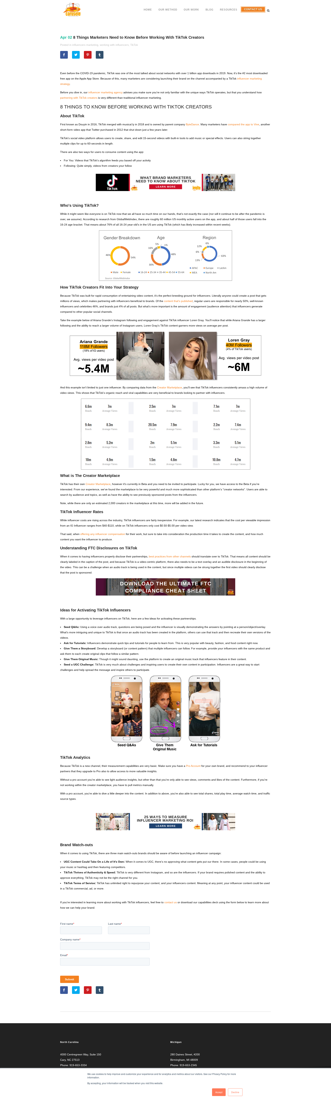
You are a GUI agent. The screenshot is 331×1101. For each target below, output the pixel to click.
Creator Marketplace (169, 387)
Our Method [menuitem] (167, 9)
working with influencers (114, 44)
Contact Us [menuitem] (253, 12)
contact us (170, 902)
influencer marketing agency (105, 92)
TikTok (134, 44)
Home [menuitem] (148, 9)
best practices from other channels (170, 556)
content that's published (178, 301)
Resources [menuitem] (228, 9)
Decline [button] (235, 1092)
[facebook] (64, 55)
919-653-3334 (78, 1065)
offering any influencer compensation (102, 534)
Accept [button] (218, 1092)
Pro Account (193, 765)
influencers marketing (85, 44)
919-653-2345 (188, 1065)
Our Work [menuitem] (191, 9)
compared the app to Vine (243, 124)
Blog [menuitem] (209, 9)
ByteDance (192, 124)
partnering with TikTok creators (78, 97)
